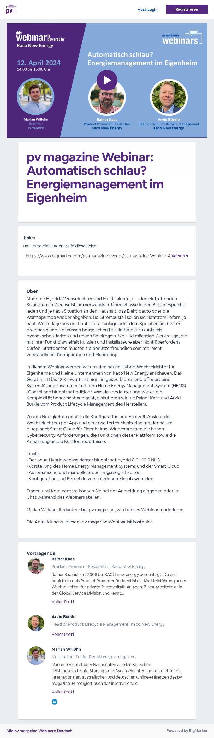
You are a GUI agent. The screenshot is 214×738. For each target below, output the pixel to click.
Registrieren (187, 9)
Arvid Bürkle (63, 616)
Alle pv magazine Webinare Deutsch (39, 730)
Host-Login (148, 9)
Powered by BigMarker (187, 730)
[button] (107, 80)
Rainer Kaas (63, 559)
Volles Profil (63, 602)
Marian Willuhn (66, 649)
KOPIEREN (180, 256)
